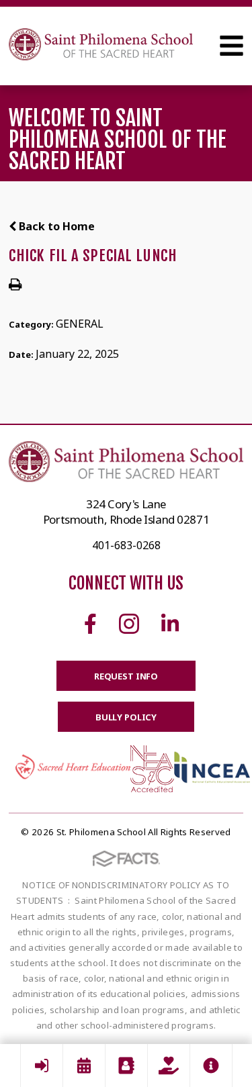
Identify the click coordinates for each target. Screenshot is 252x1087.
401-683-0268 (126, 545)
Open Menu (231, 46)
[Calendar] (84, 1065)
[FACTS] (41, 1065)
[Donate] (169, 1065)
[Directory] (126, 1065)
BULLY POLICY (126, 717)
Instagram (129, 623)
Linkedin (170, 623)
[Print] (15, 285)
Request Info (126, 676)
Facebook (90, 623)
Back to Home (55, 226)
